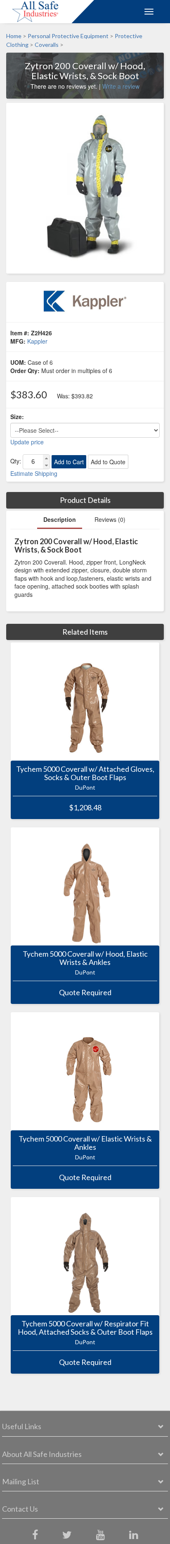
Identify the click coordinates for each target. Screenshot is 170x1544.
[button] (46, 458)
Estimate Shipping (33, 473)
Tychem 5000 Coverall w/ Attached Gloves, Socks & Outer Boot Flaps (85, 773)
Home (13, 35)
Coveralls (47, 44)
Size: (17, 416)
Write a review (120, 86)
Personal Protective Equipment (68, 35)
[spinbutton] (33, 462)
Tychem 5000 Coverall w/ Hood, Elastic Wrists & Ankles (85, 958)
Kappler (37, 341)
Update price (27, 442)
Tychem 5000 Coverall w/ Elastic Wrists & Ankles (85, 1143)
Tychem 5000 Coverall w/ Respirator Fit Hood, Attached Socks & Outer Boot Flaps (85, 1328)
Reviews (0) (109, 519)
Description (59, 519)
